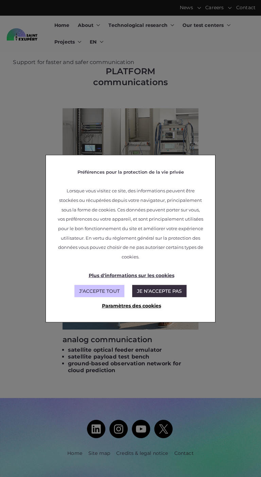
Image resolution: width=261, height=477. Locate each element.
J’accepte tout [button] (99, 291)
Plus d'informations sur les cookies (131, 275)
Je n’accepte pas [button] (159, 291)
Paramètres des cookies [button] (131, 306)
